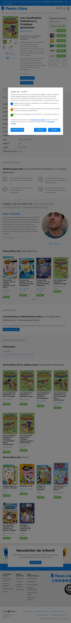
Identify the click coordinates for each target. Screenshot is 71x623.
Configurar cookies (17, 129)
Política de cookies (38, 120)
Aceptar (54, 130)
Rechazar (40, 130)
